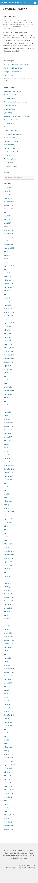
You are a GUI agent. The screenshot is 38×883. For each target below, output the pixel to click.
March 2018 (7, 412)
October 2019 (8, 362)
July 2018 (7, 398)
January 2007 (8, 818)
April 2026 (7, 194)
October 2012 (8, 644)
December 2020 (9, 312)
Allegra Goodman (16, 22)
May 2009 (7, 779)
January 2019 (8, 387)
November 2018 (9, 391)
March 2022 (8, 276)
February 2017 (8, 458)
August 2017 (8, 437)
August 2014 (8, 565)
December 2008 (9, 797)
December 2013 (9, 594)
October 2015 (8, 515)
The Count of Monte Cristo (13, 68)
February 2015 (8, 544)
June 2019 (7, 376)
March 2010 (7, 743)
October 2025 (8, 209)
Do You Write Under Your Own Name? (17, 116)
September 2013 (9, 604)
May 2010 (7, 736)
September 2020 (9, 323)
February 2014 (8, 587)
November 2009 (9, 758)
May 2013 (7, 619)
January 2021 (8, 308)
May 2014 (7, 576)
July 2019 (7, 373)
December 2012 (9, 637)
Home (6, 850)
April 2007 (7, 808)
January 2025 (8, 230)
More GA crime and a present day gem (16, 64)
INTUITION (26, 24)
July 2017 (7, 440)
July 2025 (7, 212)
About (25, 856)
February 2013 (8, 629)
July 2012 (7, 651)
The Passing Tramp (10, 159)
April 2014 (7, 580)
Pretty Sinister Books (11, 141)
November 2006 (9, 825)
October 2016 (8, 473)
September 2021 (9, 287)
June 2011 (7, 690)
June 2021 (7, 294)
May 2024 (7, 241)
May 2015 (7, 533)
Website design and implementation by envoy (20, 868)
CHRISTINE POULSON (12, 2)
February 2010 (8, 747)
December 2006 (9, 822)
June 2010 (7, 733)
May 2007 (7, 804)
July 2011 (7, 686)
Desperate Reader (10, 109)
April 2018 (7, 408)
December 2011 (9, 669)
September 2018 (9, 394)
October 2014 (8, 558)
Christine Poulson (29, 866)
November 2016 (9, 469)
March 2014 (7, 583)
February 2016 (8, 501)
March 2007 (8, 811)
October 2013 (8, 601)
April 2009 (7, 783)
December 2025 (9, 202)
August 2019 (8, 369)
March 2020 (8, 344)
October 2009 (8, 761)
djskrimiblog (8, 113)
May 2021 (7, 298)
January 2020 (8, 351)
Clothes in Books (9, 98)
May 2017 (7, 448)
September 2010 (9, 722)
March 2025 (8, 227)
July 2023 (7, 252)
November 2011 (9, 672)
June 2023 (7, 255)
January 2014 (8, 590)
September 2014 (9, 562)
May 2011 (7, 694)
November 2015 (9, 512)
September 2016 (9, 476)
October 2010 (8, 719)
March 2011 (7, 701)
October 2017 (8, 430)
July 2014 (7, 569)
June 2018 (7, 401)
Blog (25, 858)
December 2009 (9, 754)
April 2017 (7, 451)
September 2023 (9, 248)
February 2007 (9, 815)
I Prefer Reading (9, 123)
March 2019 (7, 383)
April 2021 (7, 301)
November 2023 (9, 244)
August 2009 (8, 768)
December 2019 (9, 355)
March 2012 (7, 658)
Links (20, 858)
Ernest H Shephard (16, 24)
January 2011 (8, 708)
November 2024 (9, 234)
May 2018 (7, 405)
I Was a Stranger (9, 75)
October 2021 (8, 284)
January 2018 (8, 419)
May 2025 (7, 219)
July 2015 (7, 526)
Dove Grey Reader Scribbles (13, 120)
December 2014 (9, 551)
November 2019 (9, 358)
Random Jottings (9, 148)
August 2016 (8, 480)
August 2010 (8, 726)
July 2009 (7, 772)
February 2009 (9, 790)
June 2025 (7, 216)
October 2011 (8, 676)
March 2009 (8, 786)
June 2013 (7, 615)
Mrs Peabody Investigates (12, 134)
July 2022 (7, 269)
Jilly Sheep (7, 127)
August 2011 (8, 683)
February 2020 (9, 348)
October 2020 (8, 319)
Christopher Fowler (10, 95)
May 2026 (7, 191)
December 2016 (9, 465)
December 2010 (9, 711)
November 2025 (9, 205)
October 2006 (8, 829)
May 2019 (7, 380)
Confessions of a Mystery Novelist (15, 102)
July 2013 (7, 612)
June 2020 (7, 334)
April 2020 (7, 341)
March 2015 (7, 540)
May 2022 (7, 273)
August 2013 (8, 608)
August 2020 (8, 326)
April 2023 (7, 262)
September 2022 (9, 266)
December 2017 (9, 423)
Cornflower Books (10, 105)
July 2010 (7, 729)
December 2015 (9, 508)
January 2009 (8, 793)
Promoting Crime (9, 145)
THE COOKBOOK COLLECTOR (18, 26)
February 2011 (8, 704)
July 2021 (7, 291)
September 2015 (9, 519)
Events (31, 856)
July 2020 (7, 330)
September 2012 (9, 647)
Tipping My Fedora (10, 166)
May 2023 (7, 259)
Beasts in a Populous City (12, 91)
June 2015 (7, 530)
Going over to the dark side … (14, 72)
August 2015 (8, 522)
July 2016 (7, 483)
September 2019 (9, 366)
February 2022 (9, 280)
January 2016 (8, 505)
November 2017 (9, 426)
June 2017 (7, 444)
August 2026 (8, 187)
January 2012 (8, 665)
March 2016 (7, 497)
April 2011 (7, 697)
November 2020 (9, 316)
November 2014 (9, 554)
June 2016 (7, 487)
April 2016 (7, 494)
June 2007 (7, 800)
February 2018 (8, 415)
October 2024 (8, 237)
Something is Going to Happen (14, 152)
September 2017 (9, 433)
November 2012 (9, 640)
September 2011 (9, 679)
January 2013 (8, 633)
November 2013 (9, 597)
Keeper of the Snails (10, 130)
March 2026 (8, 198)
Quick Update (9, 16)
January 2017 (8, 462)
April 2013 (7, 622)
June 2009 (7, 776)
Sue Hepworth (9, 155)
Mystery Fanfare (9, 138)
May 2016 (7, 490)
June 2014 (7, 572)
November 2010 (9, 715)
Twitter (14, 858)
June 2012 (7, 654)
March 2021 (7, 305)
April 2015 (7, 537)
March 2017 (7, 455)
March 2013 (7, 626)
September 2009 (9, 765)
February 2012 (8, 661)
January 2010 (8, 751)
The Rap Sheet (8, 162)
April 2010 (7, 740)
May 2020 (7, 337)
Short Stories (16, 856)
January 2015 (8, 547)
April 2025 (7, 223)
